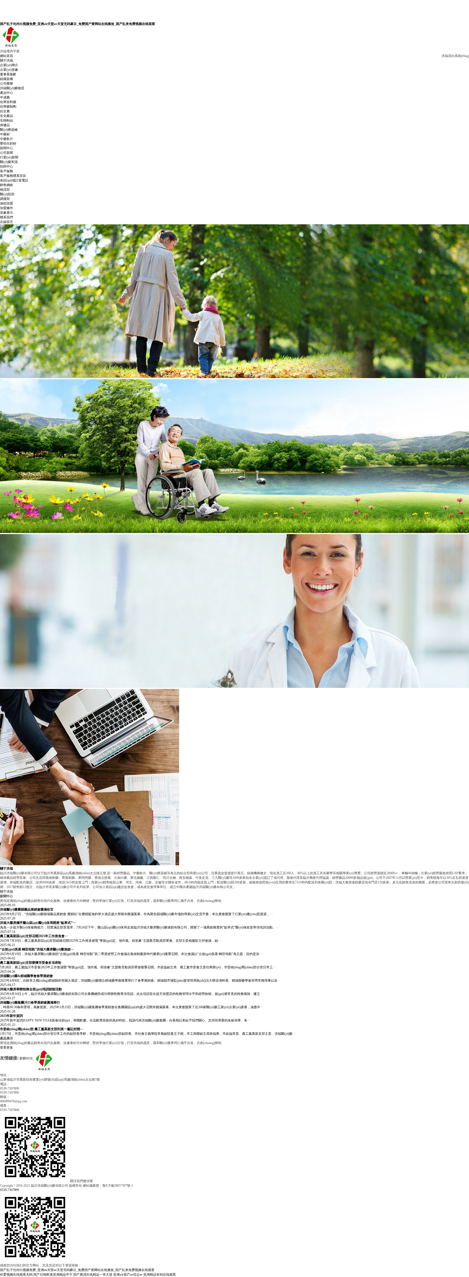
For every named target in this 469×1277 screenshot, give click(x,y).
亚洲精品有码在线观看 (159, 1274)
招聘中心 (6, 166)
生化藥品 (6, 116)
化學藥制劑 (8, 106)
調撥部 (5, 199)
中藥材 (5, 134)
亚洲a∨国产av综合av (127, 1274)
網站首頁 (6, 56)
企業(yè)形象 (9, 70)
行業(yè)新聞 (9, 157)
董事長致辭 (8, 74)
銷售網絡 (6, 185)
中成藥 (5, 97)
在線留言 (6, 222)
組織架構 (6, 79)
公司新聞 (6, 153)
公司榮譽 (6, 83)
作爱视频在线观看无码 (16, 1274)
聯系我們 (6, 217)
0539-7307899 (9, 1190)
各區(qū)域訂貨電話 (14, 180)
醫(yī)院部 (7, 194)
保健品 (5, 125)
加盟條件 (6, 208)
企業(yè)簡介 (9, 65)
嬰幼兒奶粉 (8, 143)
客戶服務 (6, 171)
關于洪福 (6, 60)
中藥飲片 (6, 139)
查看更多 (6, 1047)
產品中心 (6, 93)
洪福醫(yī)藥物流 (12, 88)
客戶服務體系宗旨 (13, 176)
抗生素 (5, 111)
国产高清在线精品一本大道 (92, 1274)
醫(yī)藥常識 (9, 162)
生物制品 (6, 120)
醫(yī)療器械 (9, 130)
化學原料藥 (8, 102)
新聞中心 (6, 148)
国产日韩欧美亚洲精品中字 (52, 1274)
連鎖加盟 (6, 203)
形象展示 (6, 213)
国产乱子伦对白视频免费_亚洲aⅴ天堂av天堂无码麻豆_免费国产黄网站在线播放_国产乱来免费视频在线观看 (77, 24)
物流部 (5, 189)
